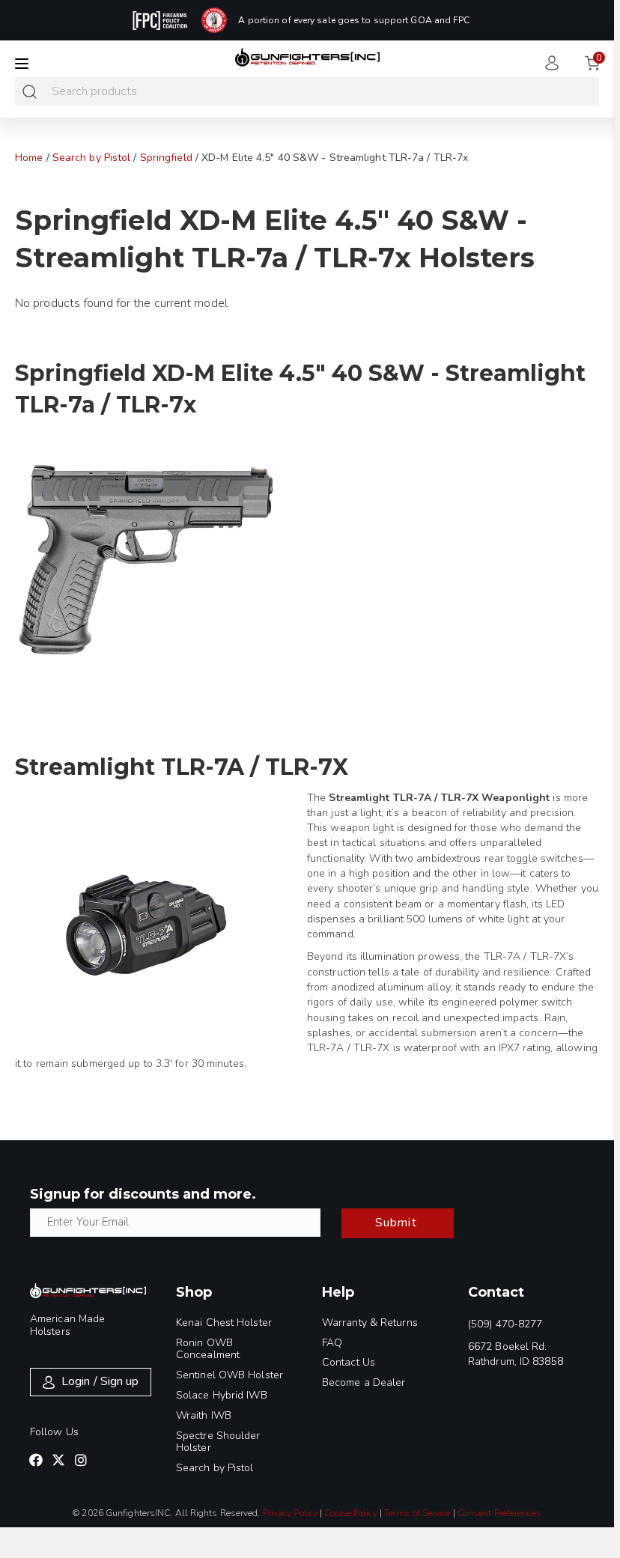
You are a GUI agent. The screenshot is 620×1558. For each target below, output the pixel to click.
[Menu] (21, 63)
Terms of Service (417, 1513)
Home (29, 157)
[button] (35, 1459)
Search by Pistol (91, 157)
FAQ (332, 1343)
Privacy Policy (290, 1513)
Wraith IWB (203, 1415)
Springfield (166, 157)
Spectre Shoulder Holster (218, 1441)
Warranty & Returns (370, 1322)
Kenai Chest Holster (224, 1322)
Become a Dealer (364, 1382)
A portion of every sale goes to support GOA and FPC (353, 20)
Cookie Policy (350, 1513)
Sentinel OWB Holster (229, 1375)
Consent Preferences (499, 1513)
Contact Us (348, 1362)
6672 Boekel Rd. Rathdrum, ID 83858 (515, 1354)
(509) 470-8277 (505, 1324)
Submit (396, 1222)
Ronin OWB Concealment (208, 1349)
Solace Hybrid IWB (221, 1395)
